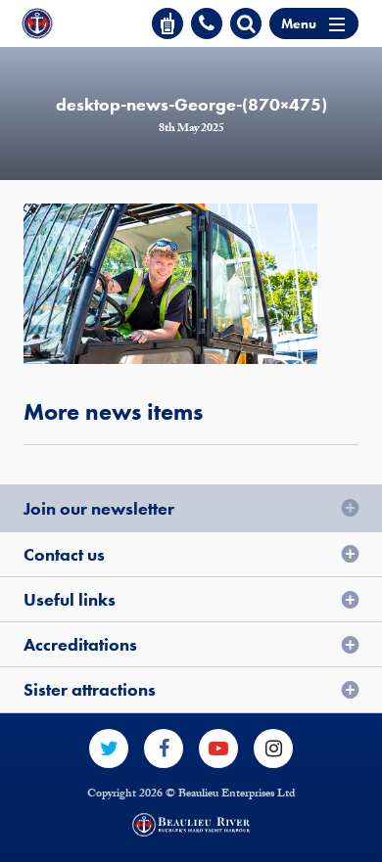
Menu (298, 23)
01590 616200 (206, 23)
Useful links (70, 599)
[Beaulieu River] (37, 23)
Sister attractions (90, 689)
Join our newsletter (99, 508)
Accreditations (80, 644)
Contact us (64, 554)
